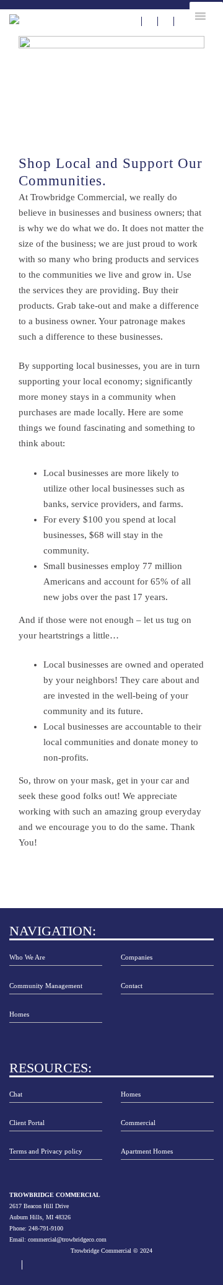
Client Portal (27, 1122)
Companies (136, 957)
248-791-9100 (45, 1228)
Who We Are (27, 957)
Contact (131, 986)
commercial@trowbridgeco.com (67, 1239)
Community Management (45, 986)
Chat (15, 1094)
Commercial (138, 1122)
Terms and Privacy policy (45, 1151)
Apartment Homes (147, 1151)
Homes (19, 1014)
